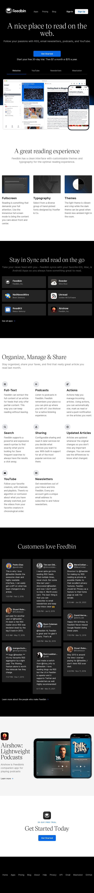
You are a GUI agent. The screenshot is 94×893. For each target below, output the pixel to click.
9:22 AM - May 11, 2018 (15, 635)
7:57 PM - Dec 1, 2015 (15, 677)
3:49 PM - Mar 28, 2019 (46, 641)
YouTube (35, 70)
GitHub (89, 875)
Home (5, 875)
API (61, 875)
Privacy (53, 875)
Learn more (7, 778)
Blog (29, 875)
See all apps (8, 321)
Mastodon (77, 70)
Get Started (47, 54)
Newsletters (55, 70)
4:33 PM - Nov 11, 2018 (76, 671)
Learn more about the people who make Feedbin (25, 699)
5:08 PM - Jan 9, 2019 (46, 611)
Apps (13, 875)
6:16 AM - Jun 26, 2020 (76, 602)
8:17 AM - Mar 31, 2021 (46, 689)
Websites (16, 70)
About (37, 875)
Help (45, 875)
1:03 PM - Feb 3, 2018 (15, 596)
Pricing (21, 875)
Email (68, 875)
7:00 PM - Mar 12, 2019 (76, 635)
